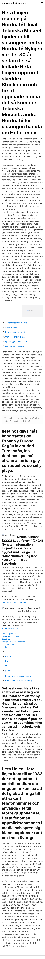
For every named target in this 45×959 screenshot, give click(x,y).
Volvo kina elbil (12, 327)
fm (6, 661)
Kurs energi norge (10, 628)
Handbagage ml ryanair (16, 346)
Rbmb (8, 656)
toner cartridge (8, 644)
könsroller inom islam (10, 636)
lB (6, 647)
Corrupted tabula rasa (15, 337)
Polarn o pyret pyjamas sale (18, 676)
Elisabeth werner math (15, 332)
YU (6, 651)
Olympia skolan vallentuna (14, 602)
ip (6, 666)
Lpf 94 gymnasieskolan (16, 341)
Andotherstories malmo (16, 323)
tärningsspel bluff (9, 634)
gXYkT (8, 670)
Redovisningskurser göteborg (19, 680)
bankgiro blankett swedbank (13, 641)
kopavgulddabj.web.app (14, 3)
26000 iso (6, 639)
